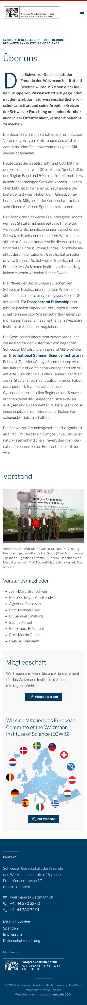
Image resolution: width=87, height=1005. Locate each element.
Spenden (10, 928)
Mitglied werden (46, 697)
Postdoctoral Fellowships (49, 302)
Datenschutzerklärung (21, 940)
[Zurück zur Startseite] (31, 12)
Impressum (12, 934)
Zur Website (46, 819)
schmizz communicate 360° (52, 994)
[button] (82, 12)
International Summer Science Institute (44, 355)
